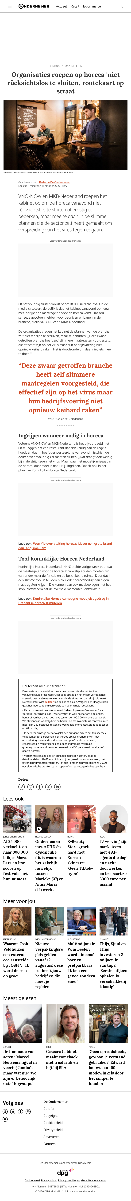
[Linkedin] (12, 1111)
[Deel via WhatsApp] (30, 787)
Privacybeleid (49, 1180)
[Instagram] (28, 1111)
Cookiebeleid (32, 1180)
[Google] (5, 1111)
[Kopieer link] (21, 787)
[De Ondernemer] (34, 6)
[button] (69, 1180)
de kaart (49, 701)
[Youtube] (5, 1119)
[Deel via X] (48, 787)
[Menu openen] (10, 6)
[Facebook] (20, 1111)
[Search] (121, 6)
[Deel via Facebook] (39, 787)
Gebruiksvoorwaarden (93, 1180)
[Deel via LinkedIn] (57, 787)
